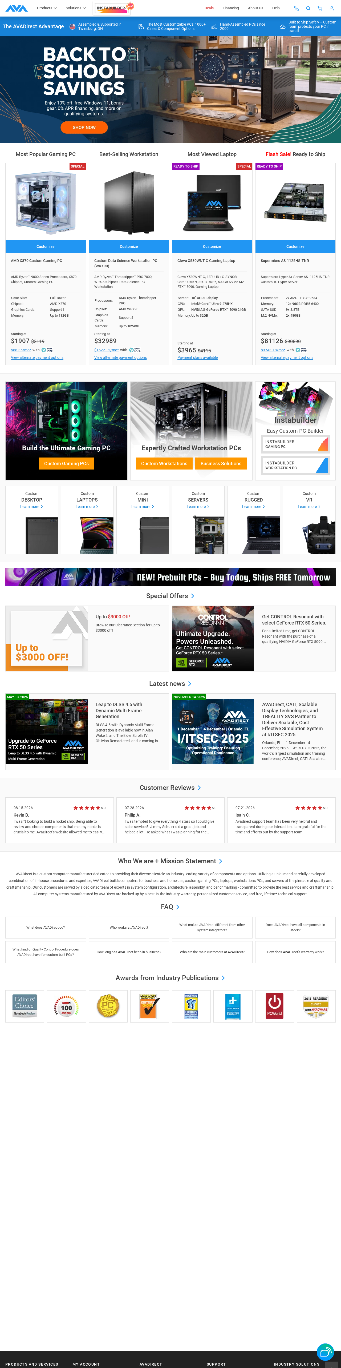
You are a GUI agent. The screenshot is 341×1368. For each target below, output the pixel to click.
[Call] (297, 8)
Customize (45, 246)
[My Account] (332, 8)
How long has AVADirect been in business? (129, 952)
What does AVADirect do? (45, 927)
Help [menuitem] (276, 8)
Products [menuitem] (44, 8)
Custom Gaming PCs (66, 463)
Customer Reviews (167, 788)
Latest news (168, 683)
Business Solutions (221, 463)
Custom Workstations (164, 463)
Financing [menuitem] (231, 8)
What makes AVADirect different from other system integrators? (212, 927)
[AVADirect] (16, 8)
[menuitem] (114, 8)
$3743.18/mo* (273, 350)
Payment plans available (197, 357)
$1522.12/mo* (106, 350)
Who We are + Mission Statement (168, 861)
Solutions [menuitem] (73, 8)
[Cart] (320, 8)
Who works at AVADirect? (129, 927)
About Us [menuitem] (255, 8)
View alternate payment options (37, 357)
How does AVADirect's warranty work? (295, 952)
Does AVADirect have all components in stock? (295, 927)
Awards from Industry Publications (168, 978)
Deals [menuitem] (209, 8)
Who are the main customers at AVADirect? (212, 952)
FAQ (168, 907)
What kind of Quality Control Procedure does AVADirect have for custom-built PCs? (46, 952)
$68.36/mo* (21, 350)
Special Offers (168, 596)
